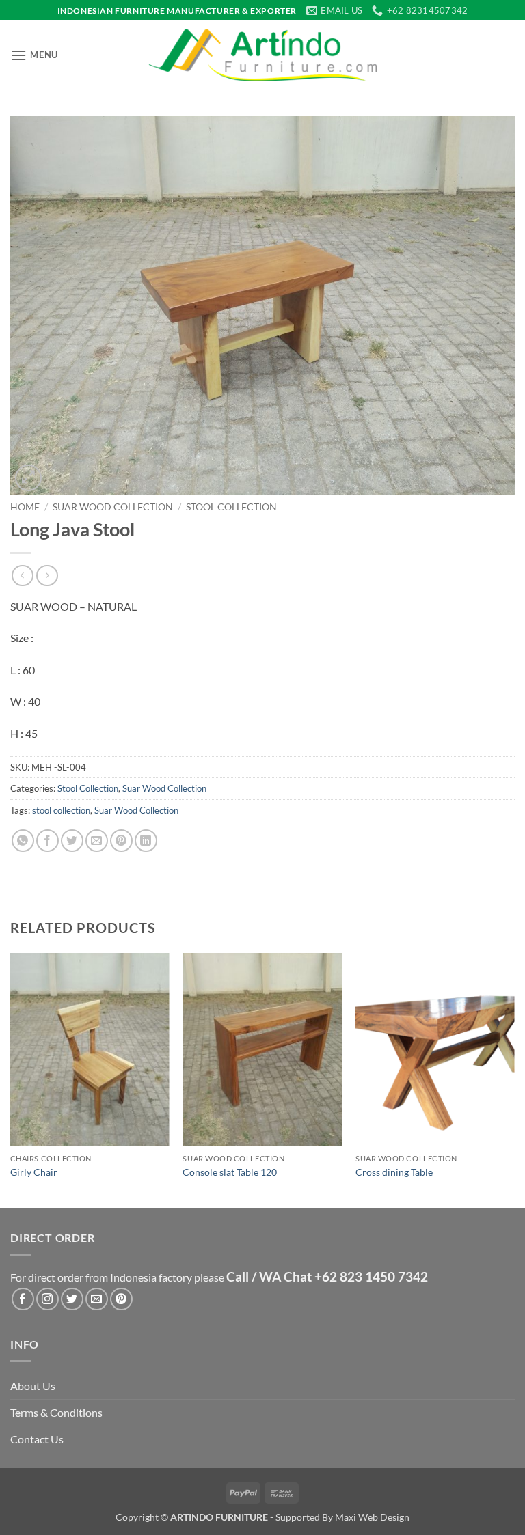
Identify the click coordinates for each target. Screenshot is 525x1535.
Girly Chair (33, 1172)
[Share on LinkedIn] (146, 840)
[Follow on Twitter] (72, 1299)
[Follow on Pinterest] (121, 1299)
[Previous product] (46, 575)
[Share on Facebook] (47, 840)
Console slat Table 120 (230, 1172)
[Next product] (22, 575)
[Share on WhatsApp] (23, 840)
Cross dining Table (394, 1172)
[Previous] (11, 1079)
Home (25, 506)
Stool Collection (231, 506)
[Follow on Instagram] (47, 1299)
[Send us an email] (96, 1299)
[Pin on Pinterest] (121, 840)
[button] (34, 55)
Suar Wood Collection (113, 506)
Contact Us (37, 1439)
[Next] (514, 1079)
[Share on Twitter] (72, 840)
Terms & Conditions (56, 1412)
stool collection (61, 810)
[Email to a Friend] (96, 840)
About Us (32, 1385)
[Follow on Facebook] (23, 1299)
